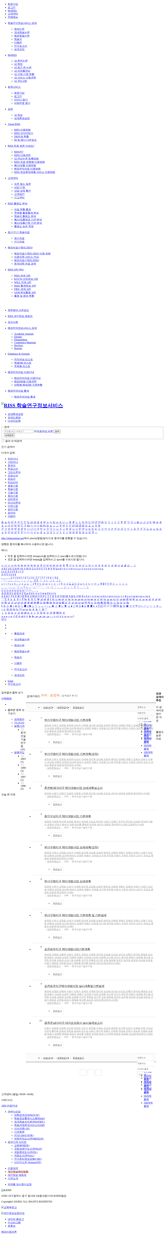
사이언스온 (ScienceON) (27, 1162)
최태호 (55, 963)
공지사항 (13, 322)
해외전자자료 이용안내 (21, 372)
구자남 (149, 1028)
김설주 (107, 725)
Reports (18, 348)
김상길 (107, 793)
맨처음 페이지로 (83, 1072)
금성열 (141, 960)
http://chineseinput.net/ (12, 538)
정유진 (119, 960)
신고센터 (19, 197)
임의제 (92, 824)
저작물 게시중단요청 (20, 1184)
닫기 (3, 619)
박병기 (132, 957)
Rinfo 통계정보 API (25, 285)
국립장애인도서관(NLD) (28, 1148)
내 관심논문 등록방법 (26, 158)
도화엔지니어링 (136, 824)
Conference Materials (25, 342)
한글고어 (13, 469)
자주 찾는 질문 (22, 184)
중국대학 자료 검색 (25, 263)
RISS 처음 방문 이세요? (21, 146)
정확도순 (141, 707)
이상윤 (95, 957)
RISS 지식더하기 (23, 133)
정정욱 (84, 821)
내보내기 (47, 707)
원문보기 (57, 742)
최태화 (77, 963)
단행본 (18, 42)
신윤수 (55, 725)
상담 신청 (19, 187)
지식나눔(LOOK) (24, 1135)
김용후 (77, 960)
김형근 (62, 793)
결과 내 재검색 (13, 441)
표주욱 (127, 960)
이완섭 (99, 1028)
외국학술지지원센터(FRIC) (29, 1121)
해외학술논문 (22, 35)
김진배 (65, 728)
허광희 (124, 1034)
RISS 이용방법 (22, 129)
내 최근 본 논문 (23, 67)
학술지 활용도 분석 (25, 216)
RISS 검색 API (22, 275)
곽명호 (144, 954)
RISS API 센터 (16, 269)
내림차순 (141, 713)
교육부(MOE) (21, 1145)
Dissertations (20, 339)
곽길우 (72, 1034)
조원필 (136, 1028)
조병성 (136, 725)
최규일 (136, 954)
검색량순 (19, 719)
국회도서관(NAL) (24, 1155)
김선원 (72, 728)
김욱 (106, 960)
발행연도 (19, 752)
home (10, 681)
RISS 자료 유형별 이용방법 (29, 162)
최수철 (147, 957)
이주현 (110, 1034)
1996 (23, 787)
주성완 (144, 821)
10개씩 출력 (142, 1069)
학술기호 (13, 489)
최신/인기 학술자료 (19, 232)
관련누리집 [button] (14, 1111)
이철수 (70, 954)
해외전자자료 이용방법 (27, 168)
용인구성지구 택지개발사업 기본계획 (67, 816)
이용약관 (13, 1168)
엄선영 (92, 725)
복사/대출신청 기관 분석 (28, 223)
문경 (143, 1028)
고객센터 (13, 13)
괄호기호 (13, 485)
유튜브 (11, 1226)
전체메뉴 (13, 17)
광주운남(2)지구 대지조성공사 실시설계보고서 (73, 1022)
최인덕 (124, 957)
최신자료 (19, 238)
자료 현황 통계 (22, 209)
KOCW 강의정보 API (26, 279)
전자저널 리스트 (23, 359)
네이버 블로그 (16, 1219)
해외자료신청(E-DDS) (20, 247)
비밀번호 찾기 (22, 103)
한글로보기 (78, 707)
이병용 (144, 1031)
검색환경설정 (22, 118)
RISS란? (18, 151)
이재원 (84, 725)
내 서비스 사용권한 (25, 77)
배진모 (114, 725)
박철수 (95, 728)
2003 (23, 760)
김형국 (58, 728)
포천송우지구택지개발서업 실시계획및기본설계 (74, 986)
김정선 (129, 1028)
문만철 (117, 728)
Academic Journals (24, 333)
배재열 (112, 960)
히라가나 (13, 458)
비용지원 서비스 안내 (26, 257)
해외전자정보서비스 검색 (22, 328)
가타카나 (13, 462)
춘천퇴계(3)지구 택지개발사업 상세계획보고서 (73, 788)
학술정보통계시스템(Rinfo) (29, 1118)
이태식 (124, 728)
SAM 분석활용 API (25, 292)
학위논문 (19, 29)
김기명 (110, 728)
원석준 (99, 821)
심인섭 (121, 954)
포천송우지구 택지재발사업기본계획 (67, 949)
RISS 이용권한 (22, 155)
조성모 (107, 1028)
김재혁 (102, 957)
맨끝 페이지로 (98, 1072)
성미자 (139, 728)
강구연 (84, 960)
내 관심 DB (20, 81)
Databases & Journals (19, 353)
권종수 (129, 725)
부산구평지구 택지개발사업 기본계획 (67, 720)
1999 (23, 769)
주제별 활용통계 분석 (26, 212)
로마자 (11, 512)
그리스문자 (14, 472)
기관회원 (19, 1132)
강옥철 (102, 728)
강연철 (62, 963)
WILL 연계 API (22, 282)
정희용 (55, 1028)
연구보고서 (20, 46)
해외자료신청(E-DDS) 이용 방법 (32, 253)
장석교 (147, 855)
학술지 (18, 39)
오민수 (147, 728)
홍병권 (85, 824)
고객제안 (19, 194)
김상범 (50, 728)
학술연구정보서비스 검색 (22, 23)
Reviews (18, 345)
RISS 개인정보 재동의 (20, 316)
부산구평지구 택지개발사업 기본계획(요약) (71, 754)
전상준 (129, 821)
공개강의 (19, 49)
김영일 (62, 725)
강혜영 (121, 725)
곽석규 (77, 821)
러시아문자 (14, 502)
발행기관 (19, 726)
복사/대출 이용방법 (25, 165)
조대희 (70, 821)
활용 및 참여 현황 (24, 296)
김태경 (121, 793)
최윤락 (114, 1028)
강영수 (144, 725)
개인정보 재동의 (17, 1175)
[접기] (157, 726)
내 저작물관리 (22, 71)
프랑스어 (13, 475)
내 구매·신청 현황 (24, 74)
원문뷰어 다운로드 (18, 310)
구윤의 (132, 728)
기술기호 (13, 492)
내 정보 (18, 115)
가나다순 (19, 722)
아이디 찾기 (21, 99)
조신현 (121, 1028)
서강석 (47, 1031)
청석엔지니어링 (119, 824)
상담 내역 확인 (22, 190)
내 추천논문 (21, 60)
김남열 (99, 725)
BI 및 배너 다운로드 (25, 140)
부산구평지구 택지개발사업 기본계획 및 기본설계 (75, 915)
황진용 (55, 1031)
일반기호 (13, 509)
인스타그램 (14, 1222)
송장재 (47, 725)
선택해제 (6, 698)
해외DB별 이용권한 (25, 381)
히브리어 (13, 482)
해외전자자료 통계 (18, 390)
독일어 (11, 479)
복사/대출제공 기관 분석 (28, 219)
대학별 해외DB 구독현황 (28, 385)
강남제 (121, 1031)
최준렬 (92, 1028)
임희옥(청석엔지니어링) (69, 731)
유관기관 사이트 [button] (17, 1142)
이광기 (55, 793)
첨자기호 (13, 496)
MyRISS (12, 10)
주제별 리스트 (22, 366)
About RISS (14, 124)
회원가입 (13, 4)
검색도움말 (14, 417)
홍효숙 (52, 731)
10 (40, 1020)
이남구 (77, 725)
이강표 (92, 821)
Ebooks (18, 336)
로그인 (11, 7)
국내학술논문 (22, 32)
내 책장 (18, 64)
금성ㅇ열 (68, 960)
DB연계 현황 (21, 136)
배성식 (80, 728)
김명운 (87, 728)
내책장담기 (62, 707)
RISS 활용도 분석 (17, 203)
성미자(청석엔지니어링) (108, 963)
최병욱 (65, 1034)
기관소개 (13, 1178)
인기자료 (19, 241)
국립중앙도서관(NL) (25, 1152)
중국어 (11, 465)
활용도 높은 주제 (24, 226)
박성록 (78, 824)
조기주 (99, 960)
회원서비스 (14, 87)
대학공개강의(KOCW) (26, 1115)
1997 (23, 778)
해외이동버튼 (9, 1231)
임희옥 (107, 824)
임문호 (149, 960)
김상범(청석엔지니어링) (141, 1034)
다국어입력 (14, 421)
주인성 (121, 821)
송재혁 (139, 957)
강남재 (58, 957)
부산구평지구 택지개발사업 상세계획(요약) (71, 847)
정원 (71, 824)
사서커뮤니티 (22, 1128)
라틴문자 (13, 499)
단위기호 (13, 506)
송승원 (92, 963)
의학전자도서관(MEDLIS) (29, 1138)
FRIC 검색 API (22, 289)
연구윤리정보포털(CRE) (28, 1159)
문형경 (92, 960)
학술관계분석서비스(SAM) (29, 1125)
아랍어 (11, 516)
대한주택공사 (54, 734)
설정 (10, 109)
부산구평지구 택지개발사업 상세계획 (67, 881)
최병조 (117, 1034)
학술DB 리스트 (22, 362)
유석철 (52, 960)
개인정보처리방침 (18, 1171)
